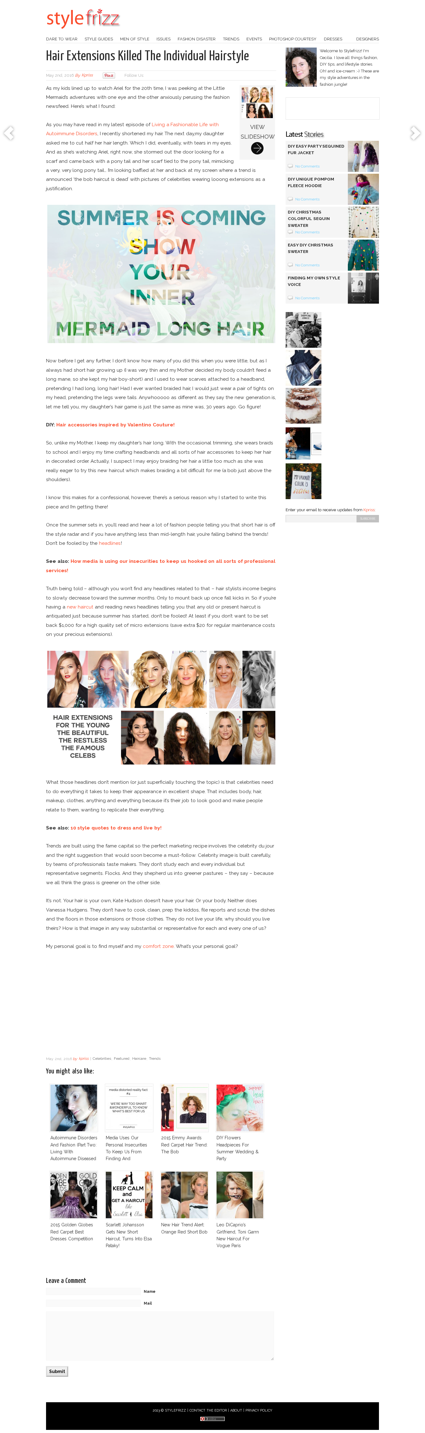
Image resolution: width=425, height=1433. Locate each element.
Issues (163, 39)
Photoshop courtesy (292, 39)
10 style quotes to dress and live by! (116, 828)
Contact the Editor (208, 1410)
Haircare (139, 1059)
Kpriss (369, 510)
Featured (121, 1059)
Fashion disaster (197, 39)
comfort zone (158, 946)
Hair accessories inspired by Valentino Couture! (115, 425)
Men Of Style (134, 39)
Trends (231, 39)
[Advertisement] (161, 1003)
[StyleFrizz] (83, 32)
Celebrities (102, 1059)
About (236, 1410)
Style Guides (99, 39)
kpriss (87, 75)
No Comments (307, 166)
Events (254, 39)
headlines (110, 543)
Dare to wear (61, 39)
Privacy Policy (259, 1410)
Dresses (333, 39)
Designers (367, 39)
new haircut (80, 607)
